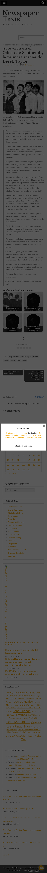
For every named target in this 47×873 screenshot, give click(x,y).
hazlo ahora (33, 433)
